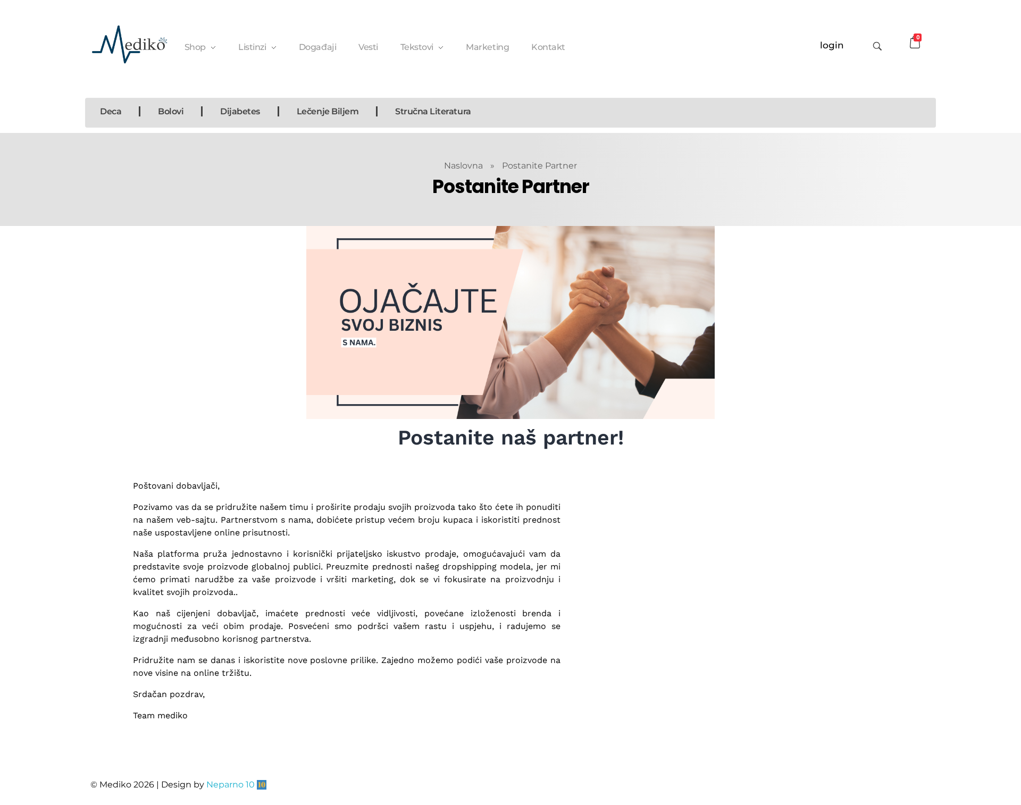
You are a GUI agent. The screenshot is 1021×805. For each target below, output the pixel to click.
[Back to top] (917, 754)
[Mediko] (129, 44)
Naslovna (463, 166)
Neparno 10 (230, 784)
